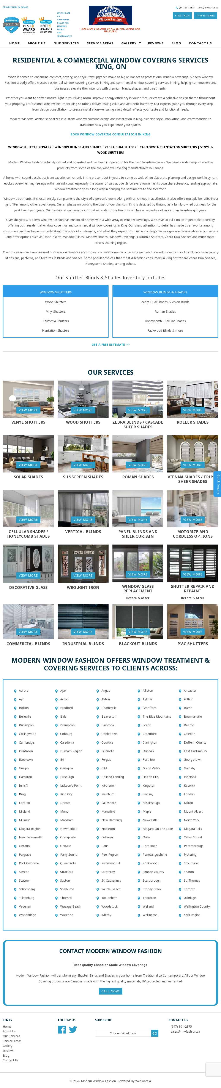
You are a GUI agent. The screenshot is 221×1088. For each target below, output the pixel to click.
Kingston (149, 785)
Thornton (149, 898)
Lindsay (148, 794)
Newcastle (150, 820)
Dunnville (107, 751)
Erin (62, 759)
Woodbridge (27, 915)
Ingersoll (190, 777)
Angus (105, 690)
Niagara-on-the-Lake (158, 829)
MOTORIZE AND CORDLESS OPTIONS (193, 534)
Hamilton (25, 777)
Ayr (21, 699)
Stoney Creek (152, 889)
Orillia (146, 837)
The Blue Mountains (157, 716)
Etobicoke (26, 759)
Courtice (107, 742)
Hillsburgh (67, 777)
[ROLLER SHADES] (192, 399)
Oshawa (107, 837)
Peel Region (109, 854)
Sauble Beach (110, 889)
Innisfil (23, 785)
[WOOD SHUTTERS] (83, 399)
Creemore (150, 734)
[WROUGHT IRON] (83, 563)
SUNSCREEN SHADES (83, 476)
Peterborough (194, 846)
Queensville (68, 863)
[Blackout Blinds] (137, 621)
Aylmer (147, 699)
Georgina (66, 768)
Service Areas (12, 1041)
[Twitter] (73, 1031)
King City (66, 794)
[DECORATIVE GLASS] (28, 563)
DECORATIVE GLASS (28, 587)
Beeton (189, 725)
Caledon (189, 734)
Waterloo (66, 915)
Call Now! (110, 991)
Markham (67, 820)
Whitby (106, 915)
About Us (37, 43)
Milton (188, 803)
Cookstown (109, 734)
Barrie (188, 708)
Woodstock (109, 906)
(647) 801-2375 (187, 7)
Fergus (106, 759)
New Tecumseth (30, 837)
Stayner (24, 880)
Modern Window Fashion (98, 1081)
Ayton (105, 699)
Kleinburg (107, 794)
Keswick (189, 785)
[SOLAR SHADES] (28, 454)
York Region (192, 915)
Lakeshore (108, 803)
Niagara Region (30, 829)
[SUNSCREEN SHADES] (83, 454)
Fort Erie (149, 759)
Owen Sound (193, 837)
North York (191, 820)
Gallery (7, 1046)
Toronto (190, 889)
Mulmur (24, 820)
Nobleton (108, 829)
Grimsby (189, 768)
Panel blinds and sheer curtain (138, 534)
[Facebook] (62, 1031)
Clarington (150, 742)
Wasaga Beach (70, 906)
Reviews (156, 43)
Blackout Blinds (138, 643)
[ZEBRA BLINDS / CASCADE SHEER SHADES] (137, 399)
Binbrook (107, 725)
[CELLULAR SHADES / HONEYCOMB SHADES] (28, 508)
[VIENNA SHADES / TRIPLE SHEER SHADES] (192, 454)
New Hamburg (111, 820)
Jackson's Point (71, 785)
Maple (147, 811)
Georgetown (193, 759)
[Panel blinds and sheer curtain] (137, 508)
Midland (24, 811)
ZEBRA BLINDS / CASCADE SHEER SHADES (137, 424)
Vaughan (25, 906)
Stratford (66, 872)
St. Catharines (111, 880)
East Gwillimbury (195, 751)
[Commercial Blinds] (28, 621)
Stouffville (191, 863)
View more (28, 410)
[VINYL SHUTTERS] (28, 399)
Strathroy (108, 872)
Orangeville (68, 837)
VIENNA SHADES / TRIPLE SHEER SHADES (193, 479)
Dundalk (148, 751)
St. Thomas (192, 880)
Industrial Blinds (83, 643)
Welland (148, 906)
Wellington (150, 915)
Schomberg (27, 889)
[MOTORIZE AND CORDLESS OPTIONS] (192, 508)
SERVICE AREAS (100, 43)
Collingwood (27, 734)
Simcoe (24, 872)
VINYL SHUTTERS (28, 422)
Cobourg (66, 734)
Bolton (24, 708)
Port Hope (150, 846)
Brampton (67, 725)
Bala (63, 716)
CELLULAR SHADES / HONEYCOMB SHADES (28, 534)
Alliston (148, 690)
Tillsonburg (26, 898)
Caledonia (67, 742)
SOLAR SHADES (28, 476)
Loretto (24, 803)
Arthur (188, 699)
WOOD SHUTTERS (83, 422)
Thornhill (66, 898)
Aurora (23, 690)
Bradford (66, 708)
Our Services (66, 43)
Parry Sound (68, 854)
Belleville (25, 716)
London (189, 794)
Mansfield (108, 811)
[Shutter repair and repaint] (192, 563)
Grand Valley (151, 768)
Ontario (24, 846)
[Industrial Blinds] (83, 621)
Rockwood (150, 863)
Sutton (65, 880)
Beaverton (108, 716)
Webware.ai (143, 1081)
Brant (147, 725)
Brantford (149, 708)
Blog (176, 43)
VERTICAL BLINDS (83, 531)
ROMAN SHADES (138, 476)
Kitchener (108, 785)
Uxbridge (190, 898)
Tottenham (109, 898)
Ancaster (190, 690)
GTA (104, 768)
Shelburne (67, 889)
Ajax (63, 690)
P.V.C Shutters (192, 643)
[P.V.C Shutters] (192, 621)
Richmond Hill (110, 863)
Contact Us (200, 43)
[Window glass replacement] (137, 563)
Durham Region (71, 751)
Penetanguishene (155, 854)
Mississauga (151, 803)
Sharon (189, 872)
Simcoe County (153, 872)
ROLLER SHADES (192, 422)
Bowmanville (193, 716)
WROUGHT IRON (83, 587)
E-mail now (182, 15)
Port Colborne (29, 863)
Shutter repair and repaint (193, 589)
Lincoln (65, 803)
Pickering (190, 854)
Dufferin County (195, 742)
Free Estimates (205, 15)
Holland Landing (112, 777)
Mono (64, 811)
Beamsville (109, 708)
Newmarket (68, 829)
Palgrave (25, 854)
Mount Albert (193, 811)
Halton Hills (151, 777)
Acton (64, 699)
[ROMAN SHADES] (137, 454)
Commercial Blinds (28, 643)
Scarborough (152, 880)
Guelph (24, 768)
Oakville (65, 846)
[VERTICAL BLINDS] (83, 508)
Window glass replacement (138, 589)
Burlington (26, 725)
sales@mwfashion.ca (208, 7)
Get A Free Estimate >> (111, 344)
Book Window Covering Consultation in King (110, 134)
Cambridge (26, 742)
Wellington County (197, 906)
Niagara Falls (193, 829)
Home (14, 43)
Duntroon (26, 751)
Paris (104, 846)
